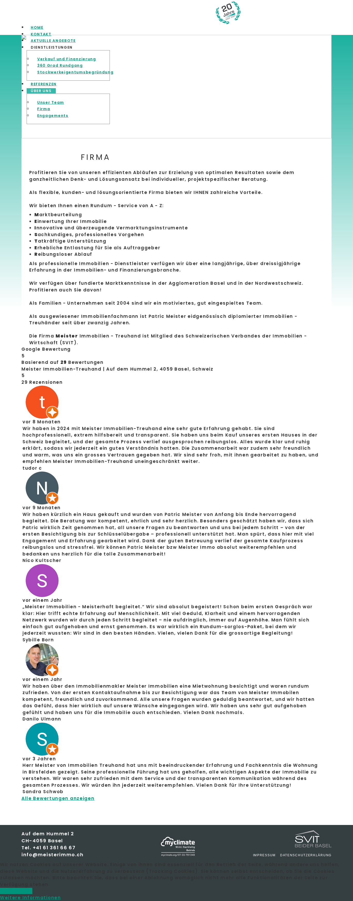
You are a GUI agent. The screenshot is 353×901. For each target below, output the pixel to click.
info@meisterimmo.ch (52, 854)
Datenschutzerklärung (306, 855)
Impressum (264, 855)
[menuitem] (37, 27)
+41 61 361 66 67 (54, 847)
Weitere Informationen (30, 898)
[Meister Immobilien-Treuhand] (293, 12)
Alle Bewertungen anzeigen (58, 798)
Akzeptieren (16, 891)
